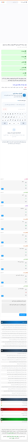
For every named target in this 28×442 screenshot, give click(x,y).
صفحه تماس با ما (10, 433)
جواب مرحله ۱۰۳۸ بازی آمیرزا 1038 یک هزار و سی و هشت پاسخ (16, 370)
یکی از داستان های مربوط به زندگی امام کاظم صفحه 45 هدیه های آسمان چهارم (14, 346)
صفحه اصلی (24, 402)
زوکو (13, 438)
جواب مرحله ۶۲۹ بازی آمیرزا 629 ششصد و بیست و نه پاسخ (17, 380)
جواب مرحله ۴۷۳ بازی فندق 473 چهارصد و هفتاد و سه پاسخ (17, 376)
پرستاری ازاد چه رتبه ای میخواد (21, 363)
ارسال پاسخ (22, 315)
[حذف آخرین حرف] (23, 123)
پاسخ (2, 188)
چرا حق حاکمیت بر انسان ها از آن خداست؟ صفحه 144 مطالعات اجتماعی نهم (15, 391)
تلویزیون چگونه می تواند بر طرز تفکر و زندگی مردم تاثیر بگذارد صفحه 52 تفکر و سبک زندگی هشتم (13, 368)
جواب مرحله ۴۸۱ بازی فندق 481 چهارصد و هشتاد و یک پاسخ (17, 378)
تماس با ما (23, 2)
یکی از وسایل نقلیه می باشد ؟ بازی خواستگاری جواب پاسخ (17, 339)
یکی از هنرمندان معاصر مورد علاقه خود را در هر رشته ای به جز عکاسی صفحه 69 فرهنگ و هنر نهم (13, 325)
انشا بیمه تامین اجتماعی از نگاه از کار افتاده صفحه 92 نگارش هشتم (16, 355)
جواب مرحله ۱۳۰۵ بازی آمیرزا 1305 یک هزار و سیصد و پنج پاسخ (16, 372)
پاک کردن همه (22, 109)
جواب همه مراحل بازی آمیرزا (12, 436)
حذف (5, 109)
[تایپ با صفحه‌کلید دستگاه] (5, 123)
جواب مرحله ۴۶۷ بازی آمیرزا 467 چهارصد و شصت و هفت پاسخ (16, 374)
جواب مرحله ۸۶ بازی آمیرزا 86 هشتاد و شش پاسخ (18, 384)
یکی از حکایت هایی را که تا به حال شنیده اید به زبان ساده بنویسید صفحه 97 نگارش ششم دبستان (13, 329)
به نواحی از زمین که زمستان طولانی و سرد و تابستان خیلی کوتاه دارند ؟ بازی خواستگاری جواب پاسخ (13, 359)
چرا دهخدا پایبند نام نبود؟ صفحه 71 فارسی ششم (19, 393)
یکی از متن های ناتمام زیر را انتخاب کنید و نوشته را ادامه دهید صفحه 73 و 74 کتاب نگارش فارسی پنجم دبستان (13, 331)
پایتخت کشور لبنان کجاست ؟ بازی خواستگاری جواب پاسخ (17, 361)
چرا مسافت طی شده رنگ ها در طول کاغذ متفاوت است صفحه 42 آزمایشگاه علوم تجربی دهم (13, 395)
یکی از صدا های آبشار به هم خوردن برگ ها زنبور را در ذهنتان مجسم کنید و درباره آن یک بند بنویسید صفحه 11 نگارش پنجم (13, 335)
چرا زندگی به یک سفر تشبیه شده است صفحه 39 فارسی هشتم (17, 389)
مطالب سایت (24, 421)
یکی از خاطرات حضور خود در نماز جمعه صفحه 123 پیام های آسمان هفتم (15, 344)
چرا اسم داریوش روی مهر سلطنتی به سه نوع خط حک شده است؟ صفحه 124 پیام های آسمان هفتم (13, 386)
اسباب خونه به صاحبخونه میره (22, 353)
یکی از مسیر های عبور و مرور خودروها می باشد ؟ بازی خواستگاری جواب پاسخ (15, 327)
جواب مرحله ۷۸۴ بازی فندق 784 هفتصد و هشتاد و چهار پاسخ (17, 382)
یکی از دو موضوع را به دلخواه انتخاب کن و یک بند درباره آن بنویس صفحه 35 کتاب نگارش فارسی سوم (13, 337)
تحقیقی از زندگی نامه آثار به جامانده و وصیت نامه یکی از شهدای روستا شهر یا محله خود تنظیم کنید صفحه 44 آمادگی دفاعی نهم (13, 366)
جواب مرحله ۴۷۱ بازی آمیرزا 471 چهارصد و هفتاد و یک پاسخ (15, 45)
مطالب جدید (24, 405)
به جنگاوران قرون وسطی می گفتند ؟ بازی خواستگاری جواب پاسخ (17, 357)
